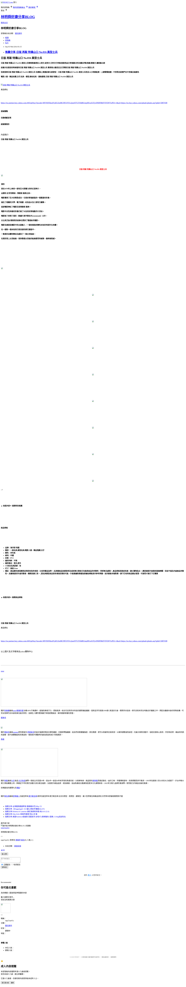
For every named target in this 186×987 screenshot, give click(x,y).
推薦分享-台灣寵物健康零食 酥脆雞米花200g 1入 (23, 806)
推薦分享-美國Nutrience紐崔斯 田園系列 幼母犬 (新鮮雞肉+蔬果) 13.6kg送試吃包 (35, 817)
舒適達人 (16, 796)
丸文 (13, 781)
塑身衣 (3, 718)
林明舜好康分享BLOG (18, 17)
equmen (15, 732)
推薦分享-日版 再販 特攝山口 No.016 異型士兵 (31, 52)
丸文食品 (22, 781)
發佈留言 (4, 867)
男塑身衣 (30, 732)
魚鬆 (2, 739)
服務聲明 (113, 957)
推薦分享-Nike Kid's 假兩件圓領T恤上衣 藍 (21, 814)
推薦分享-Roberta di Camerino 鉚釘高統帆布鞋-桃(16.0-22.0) (27, 811)
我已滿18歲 (5, 983)
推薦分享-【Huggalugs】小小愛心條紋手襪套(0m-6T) (25, 809)
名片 (7, 43)
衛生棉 (6, 796)
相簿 (7, 38)
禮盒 (18, 788)
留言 (23, 840)
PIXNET (76, 957)
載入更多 (4, 854)
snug (2, 671)
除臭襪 (6, 710)
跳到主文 (4, 23)
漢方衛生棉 (32, 796)
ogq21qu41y (5, 828)
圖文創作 (18, 33)
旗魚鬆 (95, 781)
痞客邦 (18, 840)
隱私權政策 (105, 957)
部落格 (7, 40)
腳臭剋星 (20, 710)
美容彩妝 (17, 846)
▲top (3, 850)
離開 (12, 983)
